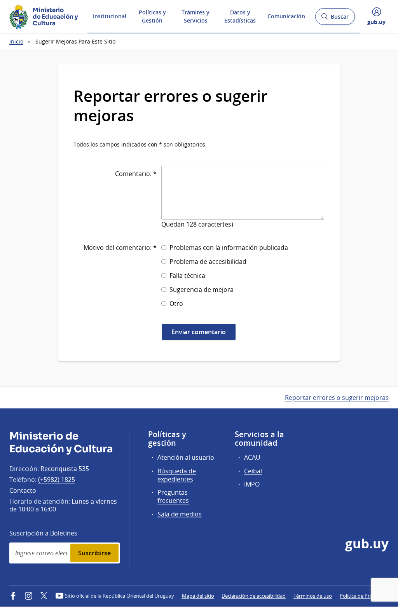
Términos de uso (312, 595)
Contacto (22, 490)
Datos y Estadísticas (240, 16)
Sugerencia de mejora (201, 289)
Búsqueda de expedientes (176, 475)
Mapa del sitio (198, 595)
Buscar (335, 19)
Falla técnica (187, 275)
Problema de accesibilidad (207, 261)
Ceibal (253, 471)
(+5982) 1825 (56, 479)
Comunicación (286, 16)
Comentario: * (136, 173)
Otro (176, 303)
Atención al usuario (185, 457)
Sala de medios (179, 514)
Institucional (109, 16)
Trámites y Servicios (195, 16)
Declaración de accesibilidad (254, 595)
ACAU (252, 457)
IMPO (252, 484)
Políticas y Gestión (152, 16)
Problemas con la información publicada (228, 247)
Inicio (16, 41)
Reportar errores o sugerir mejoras (337, 397)
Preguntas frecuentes (173, 496)
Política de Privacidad (364, 595)
